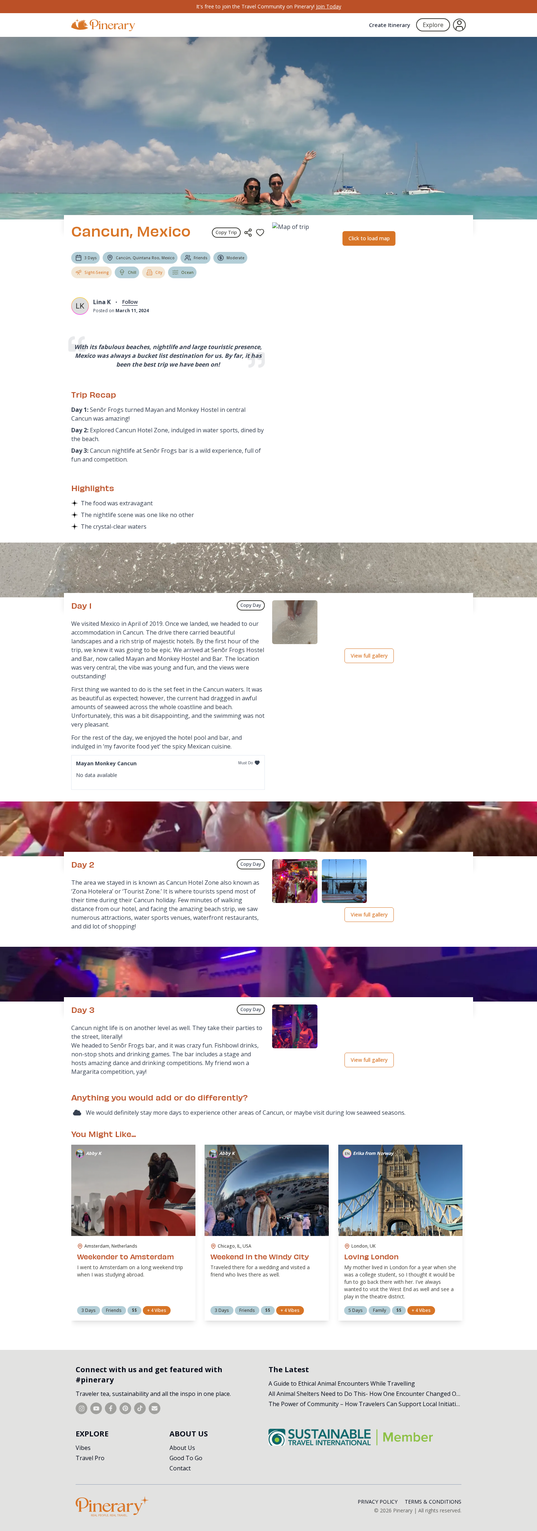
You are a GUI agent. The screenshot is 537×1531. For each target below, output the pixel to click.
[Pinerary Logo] (103, 25)
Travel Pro (90, 1458)
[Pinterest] (125, 1408)
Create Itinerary (389, 24)
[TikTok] (140, 1408)
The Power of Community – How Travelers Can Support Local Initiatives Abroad (377, 1404)
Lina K (102, 302)
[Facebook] (111, 1408)
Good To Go (186, 1458)
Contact (180, 1468)
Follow (130, 301)
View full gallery (369, 655)
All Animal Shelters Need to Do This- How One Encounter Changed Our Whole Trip (381, 1394)
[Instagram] (81, 1408)
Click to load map (369, 238)
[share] (248, 232)
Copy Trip (226, 232)
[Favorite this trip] (260, 232)
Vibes (83, 1448)
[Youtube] (96, 1408)
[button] (294, 622)
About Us (182, 1448)
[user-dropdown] (459, 25)
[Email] (154, 1408)
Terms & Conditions (433, 1501)
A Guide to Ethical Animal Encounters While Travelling (341, 1383)
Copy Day (250, 605)
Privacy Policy (377, 1501)
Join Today (328, 6)
